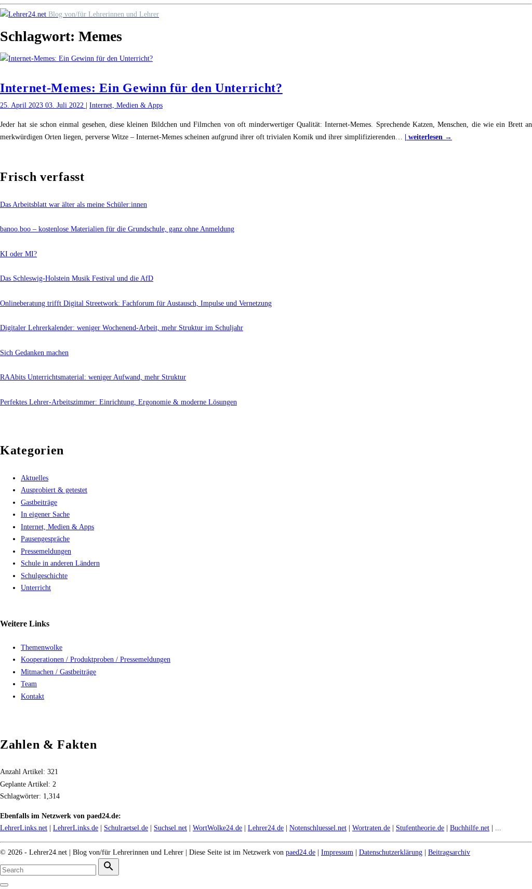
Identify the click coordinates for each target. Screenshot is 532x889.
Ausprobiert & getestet (54, 490)
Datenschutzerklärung (390, 852)
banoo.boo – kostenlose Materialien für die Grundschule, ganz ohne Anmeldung (117, 229)
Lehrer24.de (266, 828)
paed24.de (300, 852)
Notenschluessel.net (318, 828)
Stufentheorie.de (420, 828)
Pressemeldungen (46, 551)
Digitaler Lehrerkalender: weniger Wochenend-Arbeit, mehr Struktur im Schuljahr (121, 328)
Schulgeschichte (44, 576)
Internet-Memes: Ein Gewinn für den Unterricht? (141, 88)
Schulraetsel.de (126, 828)
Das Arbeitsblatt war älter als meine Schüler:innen (73, 204)
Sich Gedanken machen (34, 353)
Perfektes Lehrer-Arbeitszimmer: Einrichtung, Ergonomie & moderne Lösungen (118, 402)
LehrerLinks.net (23, 828)
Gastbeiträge (39, 502)
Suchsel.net (170, 828)
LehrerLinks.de (75, 828)
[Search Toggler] (4, 884)
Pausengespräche (45, 539)
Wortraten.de (371, 828)
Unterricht (36, 588)
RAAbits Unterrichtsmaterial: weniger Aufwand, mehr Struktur (93, 377)
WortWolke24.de (217, 828)
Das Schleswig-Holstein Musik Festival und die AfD (76, 278)
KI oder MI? (18, 254)
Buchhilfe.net (469, 828)
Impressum (337, 852)
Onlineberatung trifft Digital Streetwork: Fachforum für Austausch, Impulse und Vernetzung (136, 303)
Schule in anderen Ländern (60, 563)
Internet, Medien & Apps (126, 105)
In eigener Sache (45, 514)
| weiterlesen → (428, 137)
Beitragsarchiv (449, 852)
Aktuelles (34, 478)
